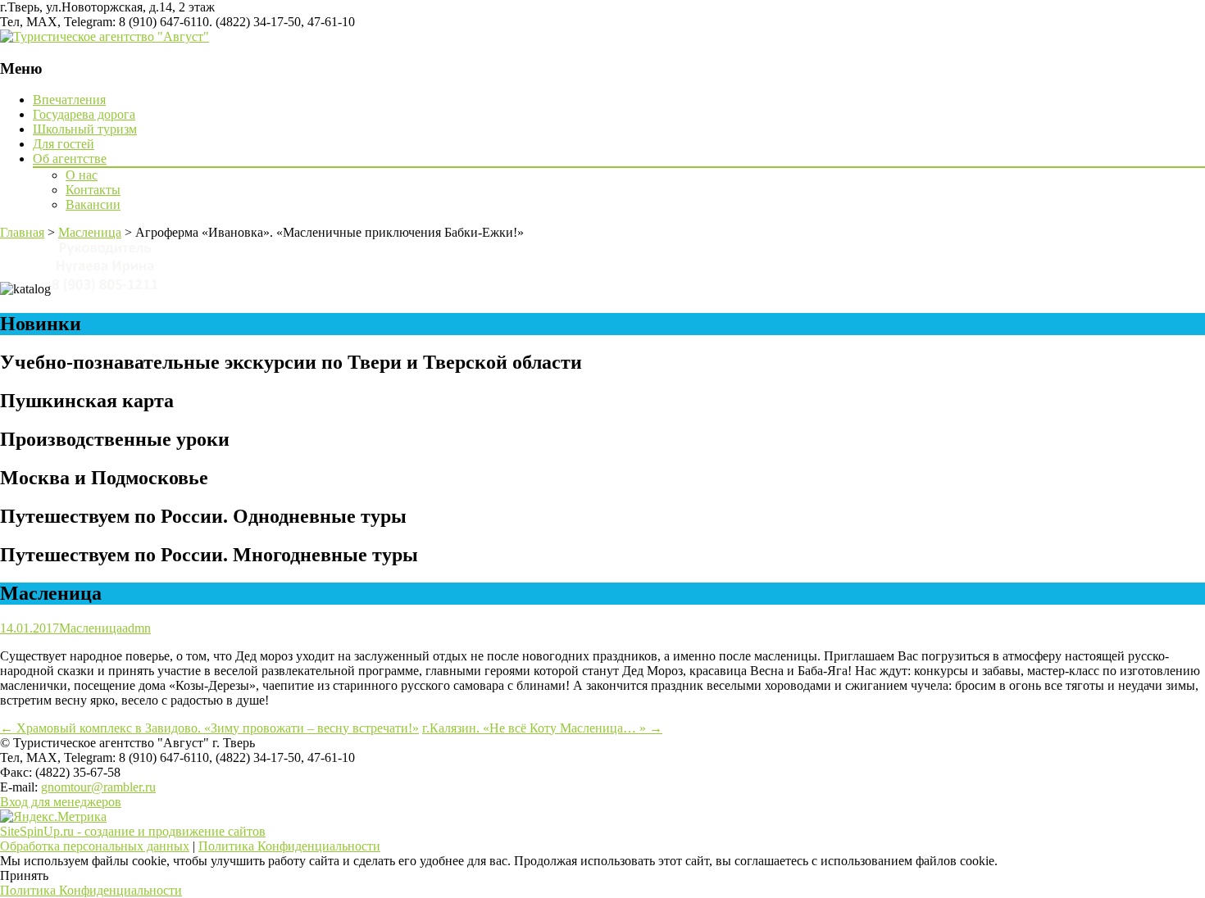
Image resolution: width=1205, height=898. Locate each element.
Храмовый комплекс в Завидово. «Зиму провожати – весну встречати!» (209, 728)
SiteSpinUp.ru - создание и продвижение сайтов (133, 831)
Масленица (90, 628)
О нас (82, 175)
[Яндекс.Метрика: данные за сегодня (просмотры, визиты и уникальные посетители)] (53, 817)
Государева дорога (84, 114)
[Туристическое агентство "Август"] (104, 36)
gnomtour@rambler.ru (98, 787)
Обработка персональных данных (94, 846)
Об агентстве (70, 159)
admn (136, 628)
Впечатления (69, 100)
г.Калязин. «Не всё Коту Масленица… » (542, 728)
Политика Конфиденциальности (289, 846)
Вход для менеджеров (60, 802)
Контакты (93, 190)
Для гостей (63, 144)
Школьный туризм (85, 129)
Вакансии (93, 204)
